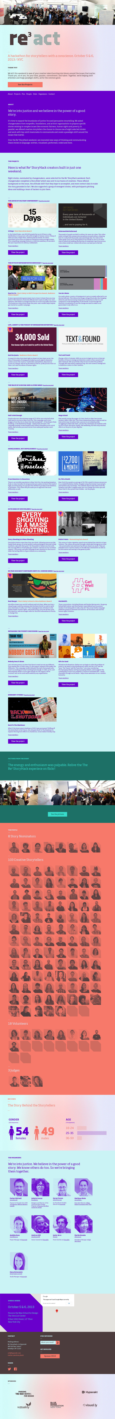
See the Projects (25, 85)
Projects (17, 94)
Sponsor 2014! (50, 1356)
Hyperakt (62, 1204)
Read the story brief (44, 201)
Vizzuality (45, 1240)
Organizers (42, 94)
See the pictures (57, 814)
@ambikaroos (14, 1237)
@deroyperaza (57, 1200)
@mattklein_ (78, 1200)
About (10, 94)
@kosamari (78, 1237)
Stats (35, 94)
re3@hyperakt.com (14, 1353)
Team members (13, 246)
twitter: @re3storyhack (16, 1355)
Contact (52, 94)
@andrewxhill (35, 1237)
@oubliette (34, 1200)
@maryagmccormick (16, 1274)
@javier (55, 1237)
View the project (18, 252)
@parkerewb (13, 1200)
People (29, 94)
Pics (23, 94)
